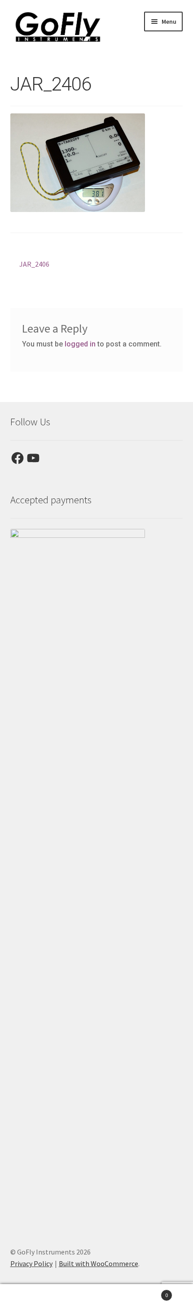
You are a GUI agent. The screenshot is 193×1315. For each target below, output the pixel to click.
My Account (32, 1300)
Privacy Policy (31, 1263)
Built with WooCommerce (98, 1263)
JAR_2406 (34, 264)
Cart (148, 1291)
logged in (80, 344)
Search (96, 1300)
